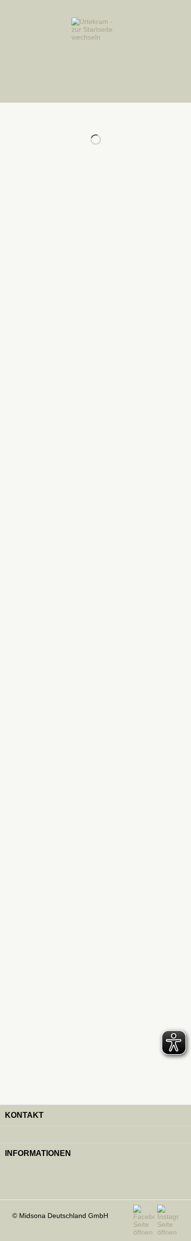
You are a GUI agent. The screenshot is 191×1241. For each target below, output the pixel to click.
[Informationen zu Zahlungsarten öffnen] (95, 1180)
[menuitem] (14, 51)
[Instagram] (168, 1220)
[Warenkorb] (179, 51)
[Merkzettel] (140, 51)
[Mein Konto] (160, 51)
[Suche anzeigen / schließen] (29, 51)
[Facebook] (145, 1220)
